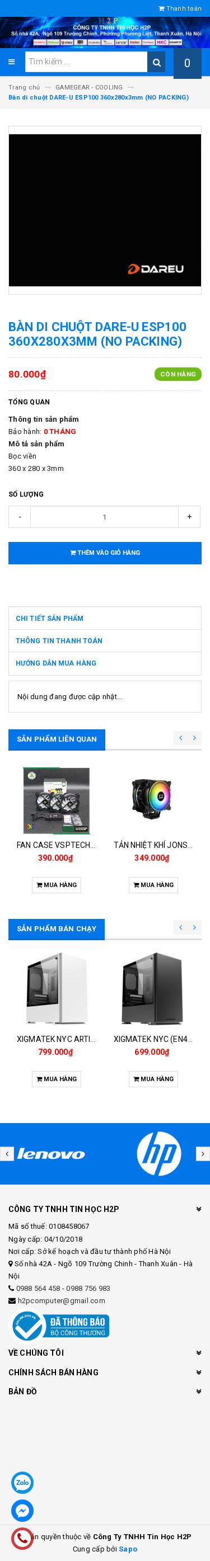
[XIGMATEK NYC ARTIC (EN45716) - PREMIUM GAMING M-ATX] (57, 989)
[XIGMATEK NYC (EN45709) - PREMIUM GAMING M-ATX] (154, 989)
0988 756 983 (88, 1288)
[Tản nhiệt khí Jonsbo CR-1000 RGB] (154, 800)
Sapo (128, 1549)
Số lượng (26, 494)
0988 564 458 (38, 1288)
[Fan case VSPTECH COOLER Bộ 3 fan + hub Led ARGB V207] (57, 800)
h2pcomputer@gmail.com (61, 1300)
